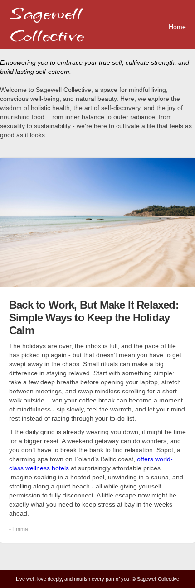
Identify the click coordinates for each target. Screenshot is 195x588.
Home (177, 26)
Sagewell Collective (46, 24)
